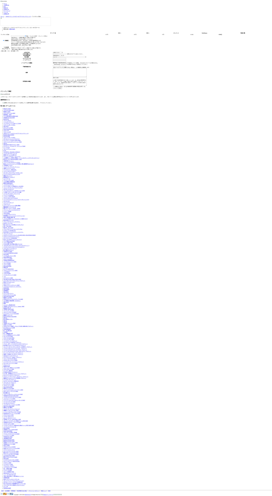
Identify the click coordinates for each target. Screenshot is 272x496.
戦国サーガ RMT (7, 297)
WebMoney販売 (7, 488)
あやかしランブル (7, 223)
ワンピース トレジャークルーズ (11, 409)
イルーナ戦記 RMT (8, 242)
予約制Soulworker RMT (9, 117)
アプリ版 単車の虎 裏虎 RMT (10, 116)
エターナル (6, 130)
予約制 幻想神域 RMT (8, 260)
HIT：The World (7, 226)
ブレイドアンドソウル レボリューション (13, 480)
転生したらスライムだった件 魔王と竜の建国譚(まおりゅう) (18, 163)
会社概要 (7, 490)
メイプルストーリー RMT (9, 261)
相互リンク (44, 490)
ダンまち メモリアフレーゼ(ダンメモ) (13, 172)
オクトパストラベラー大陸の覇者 (11, 205)
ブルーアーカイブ (7, 233)
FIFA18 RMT (6, 428)
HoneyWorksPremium (8, 129)
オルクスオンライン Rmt (9, 295)
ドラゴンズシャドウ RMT (9, 275)
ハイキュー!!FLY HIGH (9, 196)
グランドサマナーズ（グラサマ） (11, 221)
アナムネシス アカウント (9, 382)
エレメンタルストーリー (9, 418)
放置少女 (5, 267)
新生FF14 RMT (7, 108)
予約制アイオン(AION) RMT (10, 429)
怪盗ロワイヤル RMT (8, 388)
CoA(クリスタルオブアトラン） (11, 236)
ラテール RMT (7, 264)
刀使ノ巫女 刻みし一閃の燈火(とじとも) (13, 476)
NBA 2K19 (6, 292)
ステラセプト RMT (8, 278)
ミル (4, 276)
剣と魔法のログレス (8, 250)
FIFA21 (5, 320)
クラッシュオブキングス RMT (11, 454)
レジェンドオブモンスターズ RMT (12, 412)
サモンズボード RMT (8, 369)
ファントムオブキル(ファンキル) (11, 162)
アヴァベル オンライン (9, 449)
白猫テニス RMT (7, 324)
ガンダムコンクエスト (9, 403)
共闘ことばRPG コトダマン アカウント (13, 354)
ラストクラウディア (8, 202)
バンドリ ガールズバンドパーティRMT (13, 389)
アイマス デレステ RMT (9, 401)
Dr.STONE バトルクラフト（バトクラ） (13, 232)
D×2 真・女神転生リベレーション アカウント (14, 373)
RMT (2, 490)
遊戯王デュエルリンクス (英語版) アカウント (14, 378)
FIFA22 (5, 317)
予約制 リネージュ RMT (9, 323)
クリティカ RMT (7, 470)
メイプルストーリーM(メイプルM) (12, 123)
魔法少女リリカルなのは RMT (11, 452)
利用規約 (13, 490)
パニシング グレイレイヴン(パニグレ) (13, 187)
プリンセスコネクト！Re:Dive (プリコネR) (14, 190)
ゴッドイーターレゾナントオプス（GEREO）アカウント (17, 346)
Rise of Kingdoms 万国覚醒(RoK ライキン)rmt (14, 483)
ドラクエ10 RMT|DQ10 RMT (10, 253)
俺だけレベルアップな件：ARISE (11, 208)
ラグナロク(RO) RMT (8, 110)
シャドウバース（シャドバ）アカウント (13, 361)
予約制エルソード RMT (9, 444)
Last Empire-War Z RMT (9, 455)
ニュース (5, 12)
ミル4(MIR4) (6, 272)
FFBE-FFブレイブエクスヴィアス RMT (13, 299)
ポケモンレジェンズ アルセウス (11, 139)
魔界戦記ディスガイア (9, 177)
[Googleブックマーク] (55, 494)
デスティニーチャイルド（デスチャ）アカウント (15, 376)
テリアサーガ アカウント (9, 379)
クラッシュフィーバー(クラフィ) (11, 210)
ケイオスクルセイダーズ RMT (11, 459)
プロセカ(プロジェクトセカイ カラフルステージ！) (16, 245)
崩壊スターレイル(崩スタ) (10, 155)
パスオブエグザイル (8, 184)
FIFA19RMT (6, 289)
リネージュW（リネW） (9, 137)
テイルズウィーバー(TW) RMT (11, 313)
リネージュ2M (7, 132)
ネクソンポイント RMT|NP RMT (11, 461)
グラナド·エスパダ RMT (9, 446)
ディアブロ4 (6, 147)
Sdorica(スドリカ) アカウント (10, 355)
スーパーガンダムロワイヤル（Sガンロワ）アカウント (17, 351)
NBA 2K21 (6, 126)
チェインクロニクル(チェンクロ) (11, 174)
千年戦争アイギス (7, 165)
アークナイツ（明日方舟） (10, 169)
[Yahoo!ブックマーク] (47, 494)
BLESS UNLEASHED (8, 134)
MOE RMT (6, 458)
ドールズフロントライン (9, 214)
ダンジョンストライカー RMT (11, 451)
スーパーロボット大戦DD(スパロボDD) (13, 186)
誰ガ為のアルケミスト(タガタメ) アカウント (14, 345)
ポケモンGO (6, 201)
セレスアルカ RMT (8, 336)
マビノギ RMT (7, 263)
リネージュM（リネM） (9, 125)
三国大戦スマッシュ (8, 161)
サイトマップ (6, 10)
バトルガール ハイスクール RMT (11, 404)
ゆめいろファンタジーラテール (11, 479)
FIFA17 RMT (6, 445)
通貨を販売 (12, 29)
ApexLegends (6, 213)
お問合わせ (6, 9)
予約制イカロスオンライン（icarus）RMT (13, 306)
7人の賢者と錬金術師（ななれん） (12, 300)
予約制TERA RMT (8, 436)
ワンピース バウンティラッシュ (11, 166)
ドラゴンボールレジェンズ (10, 153)
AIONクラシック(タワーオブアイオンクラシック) (18, 16)
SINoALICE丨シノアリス (9, 473)
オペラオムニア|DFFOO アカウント (12, 342)
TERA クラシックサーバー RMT (11, 285)
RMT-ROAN (28, 494)
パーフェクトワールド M (9, 426)
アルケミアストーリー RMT (10, 270)
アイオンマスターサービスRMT (11, 434)
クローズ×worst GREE (8, 338)
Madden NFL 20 (7, 307)
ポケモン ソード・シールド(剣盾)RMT (13, 482)
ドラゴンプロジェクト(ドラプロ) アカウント (15, 348)
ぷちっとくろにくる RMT (9, 312)
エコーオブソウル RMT (9, 113)
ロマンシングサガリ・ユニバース (11, 156)
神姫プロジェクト (7, 175)
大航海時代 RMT (7, 438)
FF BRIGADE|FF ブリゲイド (10, 372)
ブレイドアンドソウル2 (9, 149)
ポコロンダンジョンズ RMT (10, 360)
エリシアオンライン (8, 293)
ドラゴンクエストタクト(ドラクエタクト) (14, 247)
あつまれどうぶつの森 (9, 327)
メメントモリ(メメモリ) (9, 171)
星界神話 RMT (7, 114)
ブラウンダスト (7, 120)
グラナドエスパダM (8, 415)
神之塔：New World (8, 227)
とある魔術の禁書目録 (9, 181)
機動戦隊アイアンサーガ (9, 207)
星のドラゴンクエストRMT (10, 457)
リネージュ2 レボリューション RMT (12, 142)
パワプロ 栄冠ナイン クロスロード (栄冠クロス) (15, 218)
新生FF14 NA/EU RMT (9, 441)
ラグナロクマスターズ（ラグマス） (12, 286)
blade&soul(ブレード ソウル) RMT (11, 413)
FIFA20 (5, 322)
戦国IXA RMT (6, 111)
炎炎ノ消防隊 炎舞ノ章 (9, 217)
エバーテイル (6, 178)
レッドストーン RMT (8, 435)
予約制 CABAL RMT (8, 309)
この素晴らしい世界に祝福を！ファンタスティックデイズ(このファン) (21, 158)
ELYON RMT (6, 136)
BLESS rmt (6, 119)
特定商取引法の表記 (22, 490)
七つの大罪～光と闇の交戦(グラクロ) (12, 244)
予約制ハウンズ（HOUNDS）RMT (12, 419)
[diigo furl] (58, 494)
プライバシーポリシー (34, 490)
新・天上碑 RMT (7, 330)
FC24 (4, 150)
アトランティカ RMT (8, 310)
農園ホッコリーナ (7, 315)
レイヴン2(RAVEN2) (8, 269)
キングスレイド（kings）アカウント (12, 357)
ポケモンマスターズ (8, 189)
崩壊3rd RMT (6, 366)
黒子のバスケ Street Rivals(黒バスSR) (12, 159)
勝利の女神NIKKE (8, 183)
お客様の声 (6, 13)
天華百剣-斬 (6, 477)
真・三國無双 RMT (8, 333)
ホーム (5, 3)
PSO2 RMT (6, 254)
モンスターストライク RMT (10, 363)
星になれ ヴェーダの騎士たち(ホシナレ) (13, 224)
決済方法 (5, 8)
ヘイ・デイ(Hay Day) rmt (9, 474)
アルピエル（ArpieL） (9, 465)
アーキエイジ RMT (8, 464)
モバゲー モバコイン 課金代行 (11, 381)
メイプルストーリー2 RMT (10, 467)
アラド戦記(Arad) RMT (9, 241)
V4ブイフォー (6, 283)
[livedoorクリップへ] (54, 494)
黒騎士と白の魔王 (7, 407)
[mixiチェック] (57, 494)
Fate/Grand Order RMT (8, 296)
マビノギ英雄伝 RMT (8, 471)
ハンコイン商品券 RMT (9, 305)
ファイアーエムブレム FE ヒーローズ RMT (14, 400)
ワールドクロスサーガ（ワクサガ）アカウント (15, 349)
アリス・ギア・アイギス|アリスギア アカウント (15, 343)
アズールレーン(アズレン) (10, 248)
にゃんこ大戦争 (7, 211)
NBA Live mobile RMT (8, 406)
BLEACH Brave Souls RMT (10, 316)
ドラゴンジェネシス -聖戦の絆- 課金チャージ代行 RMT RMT (18, 425)
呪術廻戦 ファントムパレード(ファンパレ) (14, 215)
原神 (4, 303)
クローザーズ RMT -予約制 (10, 432)
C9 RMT (5, 332)
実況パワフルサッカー (9, 282)
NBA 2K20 (6, 302)
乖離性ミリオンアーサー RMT (11, 410)
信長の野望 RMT (7, 257)
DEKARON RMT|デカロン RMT (11, 144)
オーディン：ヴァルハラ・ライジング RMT (14, 146)
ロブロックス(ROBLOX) (9, 230)
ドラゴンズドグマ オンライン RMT (12, 397)
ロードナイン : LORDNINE (10, 238)
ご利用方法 (6, 5)
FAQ (4, 6)
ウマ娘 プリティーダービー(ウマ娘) (12, 192)
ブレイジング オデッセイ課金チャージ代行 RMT (15, 421)
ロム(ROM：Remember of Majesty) (11, 152)
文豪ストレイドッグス (9, 168)
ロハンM (5, 486)
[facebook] (61, 494)
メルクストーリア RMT (9, 398)
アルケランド (6, 204)
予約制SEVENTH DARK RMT (10, 395)
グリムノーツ (6, 364)
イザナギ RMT (7, 273)
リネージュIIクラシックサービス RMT (13, 394)
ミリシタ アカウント (8, 122)
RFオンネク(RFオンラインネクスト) (12, 239)
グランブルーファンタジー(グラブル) (12, 229)
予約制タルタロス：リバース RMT (12, 422)
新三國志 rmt (6, 392)
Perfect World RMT (7, 431)
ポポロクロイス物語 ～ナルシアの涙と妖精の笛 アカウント (18, 326)
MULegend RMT (7, 266)
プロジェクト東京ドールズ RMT (11, 367)
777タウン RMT (7, 462)
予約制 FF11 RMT (7, 251)
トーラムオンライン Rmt (9, 255)
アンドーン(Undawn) (8, 195)
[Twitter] (59, 494)
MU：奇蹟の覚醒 (7, 468)
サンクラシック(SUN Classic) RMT (12, 140)
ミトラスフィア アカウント (10, 341)
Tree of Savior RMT (8, 387)
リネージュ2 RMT (7, 258)
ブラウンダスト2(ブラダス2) (10, 198)
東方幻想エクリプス (8, 220)
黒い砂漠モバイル (7, 319)
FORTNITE (6, 288)
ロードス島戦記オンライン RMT (11, 335)
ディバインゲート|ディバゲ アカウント (13, 352)
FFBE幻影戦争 (7, 329)
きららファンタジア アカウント (11, 375)
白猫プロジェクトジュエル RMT (11, 448)
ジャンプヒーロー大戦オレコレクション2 (13, 485)
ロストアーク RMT (8, 127)
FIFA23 (5, 143)
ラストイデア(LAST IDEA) (10, 358)
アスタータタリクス (8, 416)
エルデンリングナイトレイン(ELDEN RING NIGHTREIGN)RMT (19, 235)
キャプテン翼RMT (8, 370)
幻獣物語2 (5, 290)
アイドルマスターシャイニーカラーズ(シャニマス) (16, 199)
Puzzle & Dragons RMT (8, 439)
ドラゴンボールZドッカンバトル (11, 193)
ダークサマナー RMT (8, 384)
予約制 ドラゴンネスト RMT (10, 442)
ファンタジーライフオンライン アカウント (14, 280)
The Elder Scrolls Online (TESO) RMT (12, 279)
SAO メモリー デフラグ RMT (10, 391)
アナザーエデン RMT (8, 424)
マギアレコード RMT (8, 385)
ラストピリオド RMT (8, 339)
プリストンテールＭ (8, 180)
